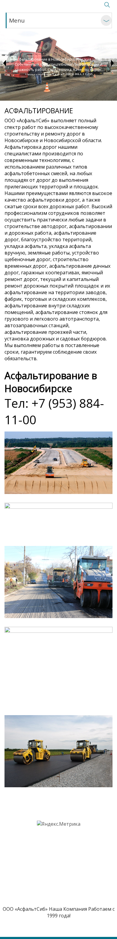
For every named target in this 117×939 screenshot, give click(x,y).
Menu (17, 20)
